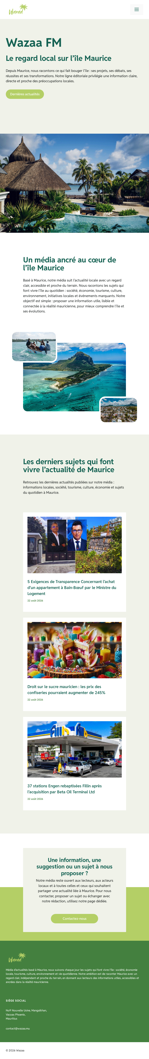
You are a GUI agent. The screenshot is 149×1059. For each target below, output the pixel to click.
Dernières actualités (25, 94)
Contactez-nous (74, 918)
